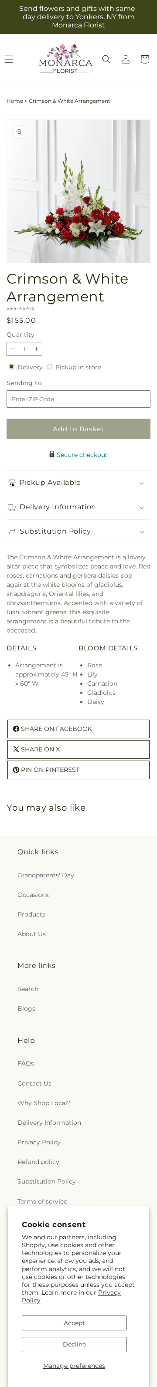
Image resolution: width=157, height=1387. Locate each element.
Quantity (20, 334)
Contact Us (34, 1083)
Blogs (26, 1008)
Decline (74, 1344)
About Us (31, 934)
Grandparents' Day (45, 875)
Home (15, 101)
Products (31, 914)
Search (27, 989)
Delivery (30, 367)
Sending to (37, 383)
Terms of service (42, 1201)
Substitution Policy (46, 1181)
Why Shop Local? (44, 1103)
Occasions (33, 895)
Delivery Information (49, 1123)
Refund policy (38, 1162)
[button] (106, 59)
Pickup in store (78, 367)
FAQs (25, 1063)
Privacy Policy (39, 1142)
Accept (74, 1323)
